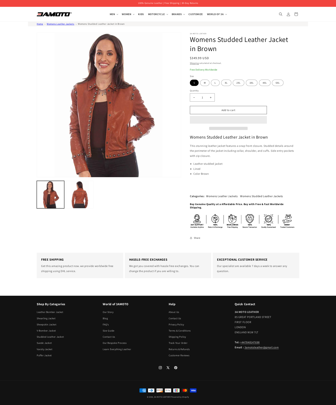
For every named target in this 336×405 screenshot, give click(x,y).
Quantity (194, 90)
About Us (174, 312)
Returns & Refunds (179, 349)
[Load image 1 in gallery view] (50, 194)
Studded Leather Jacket (50, 336)
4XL (265, 82)
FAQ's (106, 324)
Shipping (194, 63)
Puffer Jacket (44, 355)
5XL (278, 82)
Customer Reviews (179, 355)
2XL (238, 82)
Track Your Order (178, 342)
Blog (105, 318)
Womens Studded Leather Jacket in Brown (101, 23)
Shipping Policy (177, 336)
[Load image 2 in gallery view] (79, 194)
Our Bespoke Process (115, 342)
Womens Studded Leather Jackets (261, 196)
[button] (228, 120)
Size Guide (108, 330)
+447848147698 (250, 342)
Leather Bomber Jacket (50, 312)
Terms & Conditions (180, 330)
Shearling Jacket (46, 318)
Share (197, 237)
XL (226, 82)
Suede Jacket (44, 342)
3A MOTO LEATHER (162, 397)
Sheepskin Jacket (47, 324)
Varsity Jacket (44, 349)
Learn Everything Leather (117, 349)
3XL (252, 82)
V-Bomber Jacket (46, 330)
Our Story (108, 312)
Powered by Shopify (180, 397)
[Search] (281, 14)
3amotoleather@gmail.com (261, 347)
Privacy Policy (176, 324)
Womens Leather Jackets (60, 23)
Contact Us (109, 336)
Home (40, 23)
